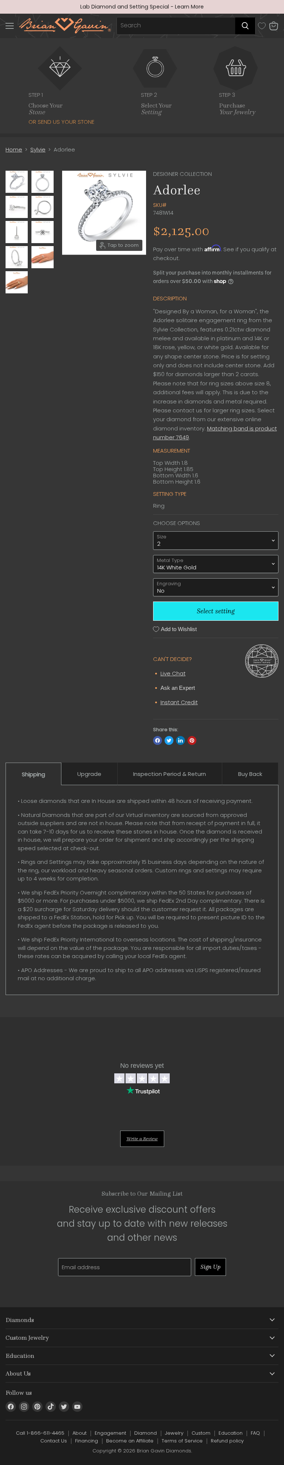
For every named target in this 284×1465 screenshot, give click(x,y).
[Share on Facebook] (157, 740)
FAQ (255, 1433)
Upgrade (89, 774)
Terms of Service (182, 1440)
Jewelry (174, 1433)
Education (231, 1433)
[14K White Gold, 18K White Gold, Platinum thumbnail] (16, 182)
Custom (201, 1433)
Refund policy (227, 1440)
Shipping (33, 774)
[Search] (245, 25)
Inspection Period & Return (169, 774)
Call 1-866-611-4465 (40, 1433)
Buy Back (250, 774)
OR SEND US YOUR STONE (61, 122)
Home (14, 149)
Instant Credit (179, 702)
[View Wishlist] (262, 26)
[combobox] (176, 25)
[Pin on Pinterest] (191, 740)
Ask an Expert (177, 688)
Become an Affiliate (129, 1440)
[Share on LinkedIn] (180, 740)
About (79, 1433)
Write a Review (142, 1138)
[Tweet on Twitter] (169, 740)
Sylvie (37, 149)
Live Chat (173, 673)
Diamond (145, 1433)
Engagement (110, 1433)
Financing (86, 1440)
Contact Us (53, 1440)
